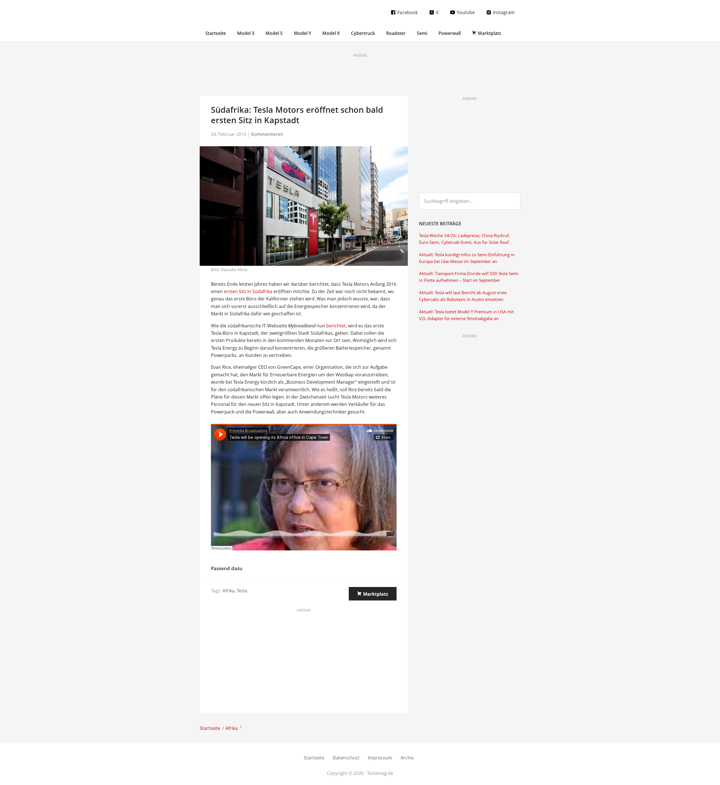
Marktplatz (375, 594)
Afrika (228, 591)
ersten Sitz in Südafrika (248, 291)
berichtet (336, 326)
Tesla (242, 591)
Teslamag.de (233, 12)
